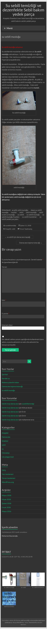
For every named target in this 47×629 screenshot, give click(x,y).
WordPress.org (8, 482)
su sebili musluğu (33, 214)
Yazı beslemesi (7, 474)
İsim (4, 300)
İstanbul (5, 441)
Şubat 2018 (6, 503)
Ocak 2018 (6, 507)
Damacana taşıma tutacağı (30, 243)
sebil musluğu (31, 212)
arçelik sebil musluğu (20, 210)
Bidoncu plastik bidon (10, 382)
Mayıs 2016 (6, 511)
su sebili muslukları (29, 217)
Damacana (6, 437)
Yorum (4, 267)
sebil (21, 212)
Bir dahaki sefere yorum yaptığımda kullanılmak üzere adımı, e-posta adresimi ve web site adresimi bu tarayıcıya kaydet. (23, 342)
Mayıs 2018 (6, 495)
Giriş (4, 470)
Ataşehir (8, 229)
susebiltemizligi (10, 225)
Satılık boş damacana (10, 404)
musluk (14, 212)
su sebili (21, 214)
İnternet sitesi (7, 325)
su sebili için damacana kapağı (17, 237)
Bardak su (6, 378)
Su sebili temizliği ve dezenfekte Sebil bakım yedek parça (23, 10)
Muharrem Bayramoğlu (10, 536)
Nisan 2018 (6, 499)
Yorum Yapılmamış (26, 229)
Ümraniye (5, 453)
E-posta (5, 313)
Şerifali (5, 374)
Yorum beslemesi (8, 478)
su (3, 449)
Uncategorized (8, 457)
